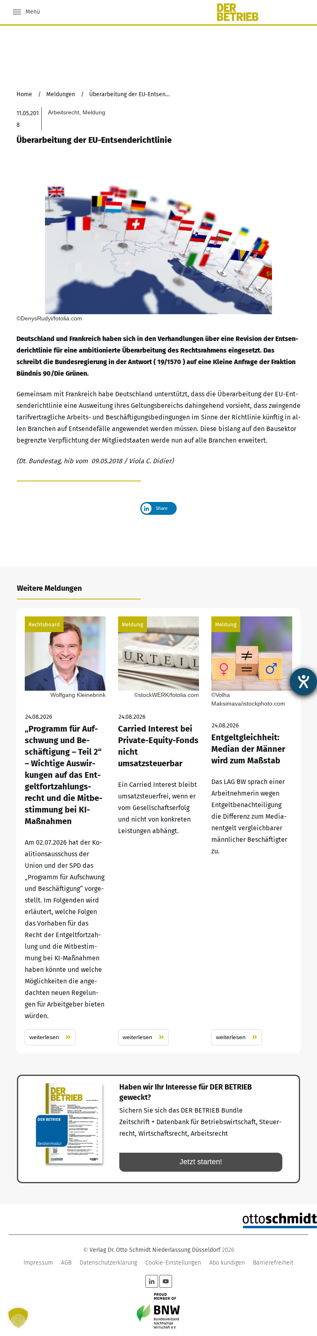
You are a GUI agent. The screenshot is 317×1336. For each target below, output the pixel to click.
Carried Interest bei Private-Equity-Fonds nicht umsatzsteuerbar (158, 830)
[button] (18, 1318)
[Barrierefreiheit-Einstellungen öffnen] (303, 681)
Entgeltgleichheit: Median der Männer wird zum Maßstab (251, 830)
